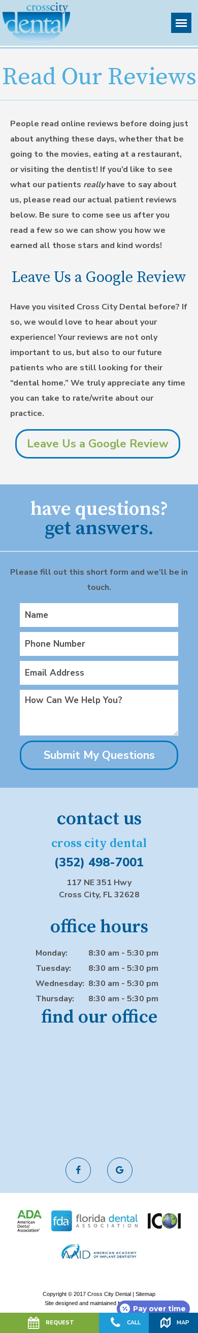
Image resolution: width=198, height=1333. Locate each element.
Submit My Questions (99, 755)
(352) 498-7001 (99, 862)
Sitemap (145, 1294)
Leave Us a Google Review (98, 443)
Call (134, 1322)
